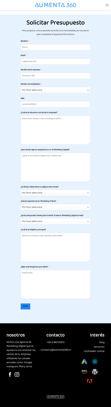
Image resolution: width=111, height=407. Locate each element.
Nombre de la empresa (31, 69)
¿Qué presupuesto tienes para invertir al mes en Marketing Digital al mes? (52, 215)
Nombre (25, 41)
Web (22, 98)
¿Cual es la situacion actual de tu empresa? (39, 112)
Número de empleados (31, 84)
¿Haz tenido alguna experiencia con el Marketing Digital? (45, 149)
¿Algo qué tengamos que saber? (34, 266)
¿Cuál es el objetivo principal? (33, 229)
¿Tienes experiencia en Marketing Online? (38, 201)
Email (23, 55)
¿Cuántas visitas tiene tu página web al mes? (40, 187)
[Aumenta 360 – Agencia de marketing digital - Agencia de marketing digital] (55, 5)
